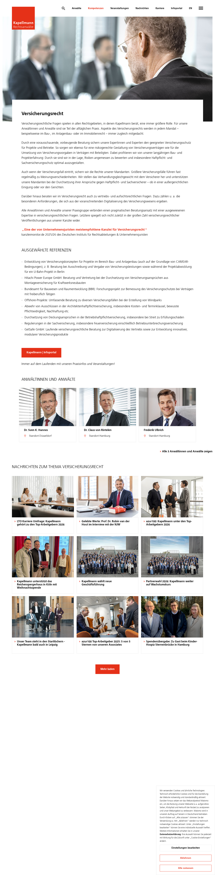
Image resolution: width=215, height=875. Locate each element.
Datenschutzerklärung (170, 834)
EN (190, 8)
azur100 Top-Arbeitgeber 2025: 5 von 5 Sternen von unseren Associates (106, 643)
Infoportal (176, 8)
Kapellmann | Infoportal (41, 352)
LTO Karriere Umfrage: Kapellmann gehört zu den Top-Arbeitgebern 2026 (40, 523)
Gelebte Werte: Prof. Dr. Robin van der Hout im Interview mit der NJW (106, 523)
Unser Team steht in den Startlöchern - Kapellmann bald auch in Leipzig (41, 643)
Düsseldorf (45, 436)
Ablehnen (185, 858)
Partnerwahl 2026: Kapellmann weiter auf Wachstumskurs (170, 583)
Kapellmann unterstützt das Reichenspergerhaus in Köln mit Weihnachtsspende (37, 584)
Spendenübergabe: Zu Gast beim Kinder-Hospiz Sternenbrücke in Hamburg (171, 643)
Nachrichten (142, 8)
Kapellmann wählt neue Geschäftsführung (97, 583)
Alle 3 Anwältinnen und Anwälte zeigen (187, 451)
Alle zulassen (185, 868)
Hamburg (104, 436)
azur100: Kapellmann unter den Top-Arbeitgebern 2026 (169, 523)
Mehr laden (107, 669)
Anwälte (76, 8)
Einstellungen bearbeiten (185, 848)
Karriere (160, 8)
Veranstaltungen (119, 8)
